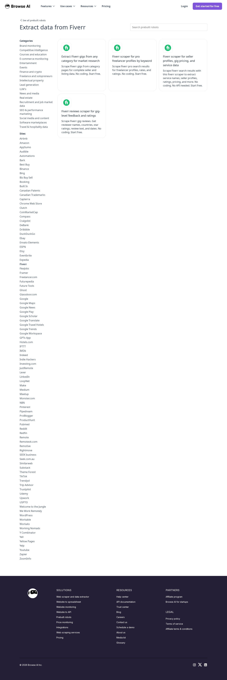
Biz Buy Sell (26, 177)
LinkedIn (25, 376)
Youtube (24, 550)
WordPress (26, 515)
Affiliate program (174, 596)
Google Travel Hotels (32, 324)
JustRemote (26, 368)
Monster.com (27, 398)
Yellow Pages (27, 541)
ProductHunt (27, 420)
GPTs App (25, 337)
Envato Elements (29, 242)
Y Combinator (28, 532)
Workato (25, 524)
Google (24, 298)
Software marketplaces (33, 122)
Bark (22, 160)
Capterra (25, 199)
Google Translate (30, 320)
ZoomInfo (25, 558)
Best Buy (25, 164)
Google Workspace (31, 333)
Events (23, 67)
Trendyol (25, 480)
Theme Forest (28, 472)
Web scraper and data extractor (72, 596)
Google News (27, 307)
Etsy (22, 251)
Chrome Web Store (31, 203)
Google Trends (28, 329)
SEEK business (28, 454)
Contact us (121, 622)
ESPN (23, 247)
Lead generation (29, 84)
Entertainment (28, 63)
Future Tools (27, 285)
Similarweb (26, 463)
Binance (24, 169)
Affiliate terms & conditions (179, 629)
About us (120, 632)
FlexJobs (24, 268)
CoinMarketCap (29, 212)
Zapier (23, 554)
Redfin (23, 433)
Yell (21, 537)
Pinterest (25, 407)
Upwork (24, 498)
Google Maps (27, 303)
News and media (29, 93)
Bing (22, 173)
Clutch (23, 208)
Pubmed (24, 424)
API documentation (125, 602)
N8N (22, 402)
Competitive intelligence (34, 50)
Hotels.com (26, 342)
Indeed (24, 355)
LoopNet (25, 381)
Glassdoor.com (28, 294)
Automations (27, 156)
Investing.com (28, 363)
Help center (122, 596)
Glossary (120, 642)
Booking (24, 182)
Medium (24, 389)
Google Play (27, 311)
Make (23, 385)
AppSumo (25, 147)
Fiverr (23, 264)
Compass (25, 216)
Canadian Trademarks (32, 195)
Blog (118, 612)
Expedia (24, 260)
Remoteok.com (28, 441)
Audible (24, 151)
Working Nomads (30, 528)
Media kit (121, 637)
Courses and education (33, 54)
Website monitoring (66, 607)
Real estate (26, 97)
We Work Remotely (31, 511)
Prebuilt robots (63, 617)
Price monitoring (64, 622)
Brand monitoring (30, 45)
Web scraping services (68, 632)
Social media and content (34, 118)
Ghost (23, 290)
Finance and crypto (31, 71)
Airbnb (23, 138)
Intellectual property (32, 80)
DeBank (24, 225)
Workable (25, 519)
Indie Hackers (28, 359)
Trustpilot (25, 489)
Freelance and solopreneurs (36, 76)
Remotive (25, 446)
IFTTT (23, 346)
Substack (25, 467)
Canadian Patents (30, 190)
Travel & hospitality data (34, 127)
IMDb (23, 350)
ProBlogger (26, 415)
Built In (24, 186)
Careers (120, 617)
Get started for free (207, 6)
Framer (24, 273)
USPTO (24, 502)
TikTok (23, 476)
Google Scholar (29, 316)
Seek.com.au (27, 459)
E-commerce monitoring (34, 58)
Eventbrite (26, 255)
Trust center (122, 607)
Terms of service (174, 623)
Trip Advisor (27, 485)
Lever (23, 372)
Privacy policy (173, 618)
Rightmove (26, 450)
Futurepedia (27, 281)
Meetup (24, 394)
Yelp (22, 545)
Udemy (24, 493)
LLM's (23, 89)
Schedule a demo (125, 627)
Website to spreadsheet (68, 602)
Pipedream (26, 411)
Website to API (63, 612)
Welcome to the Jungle (33, 506)
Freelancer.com (28, 277)
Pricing (106, 6)
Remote (24, 437)
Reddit (23, 428)
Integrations (62, 627)
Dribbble (25, 229)
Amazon (24, 143)
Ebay (22, 238)
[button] (48, 6)
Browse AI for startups (177, 602)
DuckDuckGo (27, 234)
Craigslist (25, 221)
